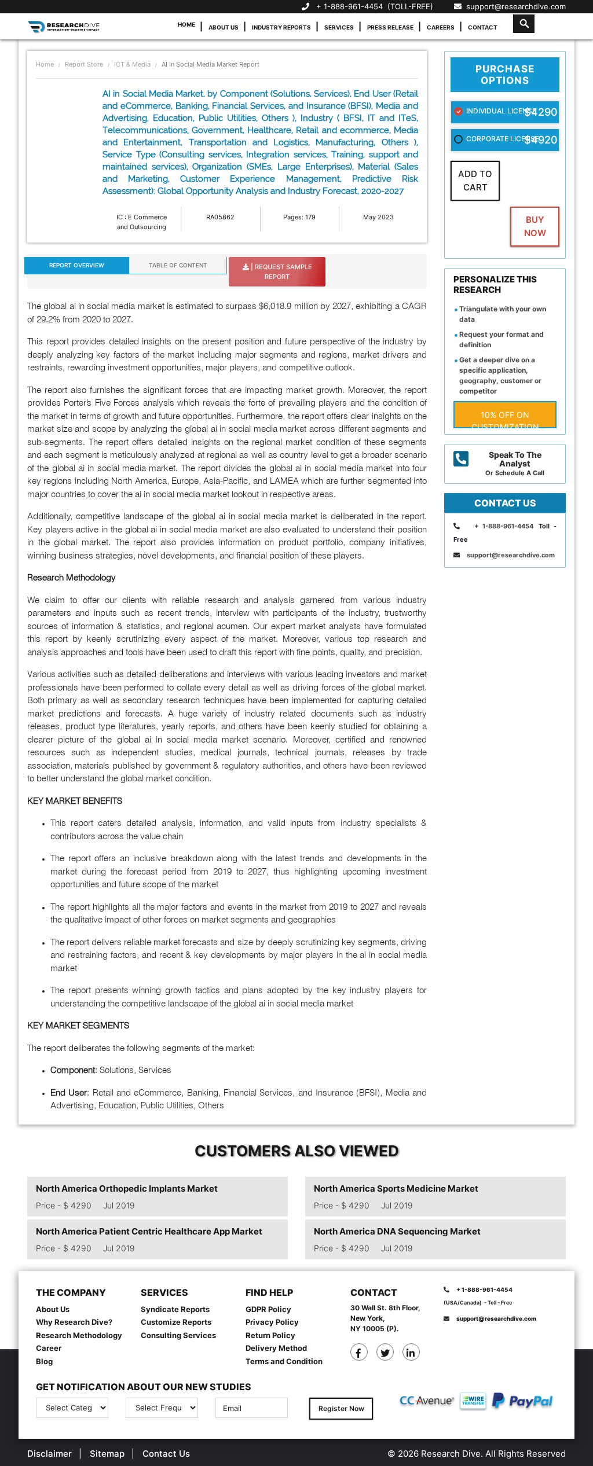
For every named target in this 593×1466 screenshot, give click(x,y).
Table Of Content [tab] (178, 265)
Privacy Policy (272, 1322)
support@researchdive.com (514, 6)
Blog (44, 1361)
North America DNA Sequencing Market (397, 1231)
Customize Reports (176, 1322)
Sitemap (107, 1453)
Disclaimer (49, 1453)
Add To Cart (475, 180)
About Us (223, 27)
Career (48, 1348)
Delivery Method (276, 1348)
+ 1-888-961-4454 (349, 6)
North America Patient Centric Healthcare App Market (149, 1231)
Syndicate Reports (175, 1309)
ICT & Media (132, 64)
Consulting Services (178, 1335)
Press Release (390, 27)
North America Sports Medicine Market (396, 1188)
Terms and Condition (284, 1361)
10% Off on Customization (505, 419)
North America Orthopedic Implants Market (127, 1188)
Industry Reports (281, 27)
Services (339, 27)
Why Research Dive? (74, 1322)
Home (186, 24)
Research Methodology (79, 1335)
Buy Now (535, 226)
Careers (441, 27)
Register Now (341, 1408)
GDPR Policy (268, 1309)
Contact (482, 27)
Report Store (84, 64)
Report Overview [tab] (76, 265)
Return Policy (270, 1335)
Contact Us (166, 1453)
